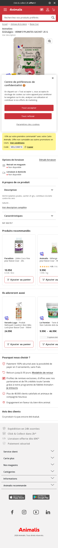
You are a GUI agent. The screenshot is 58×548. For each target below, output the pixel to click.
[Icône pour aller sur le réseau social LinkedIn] (47, 512)
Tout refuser (28, 116)
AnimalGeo (7, 28)
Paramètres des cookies (28, 124)
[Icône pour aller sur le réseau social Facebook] (12, 512)
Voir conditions (17, 143)
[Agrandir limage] (49, 41)
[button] (41, 9)
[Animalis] (15, 9)
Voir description (9, 35)
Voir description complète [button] (14, 207)
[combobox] (29, 18)
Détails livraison (47, 159)
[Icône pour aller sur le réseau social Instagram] (24, 512)
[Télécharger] (8, 544)
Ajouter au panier (20, 279)
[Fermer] (53, 78)
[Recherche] (53, 17)
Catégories (9, 471)
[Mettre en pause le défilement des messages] (49, 3)
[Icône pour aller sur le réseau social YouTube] (36, 512)
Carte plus (9, 458)
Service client (11, 451)
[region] (29, 103)
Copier (30, 147)
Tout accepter (29, 108)
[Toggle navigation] (5, 9)
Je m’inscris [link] (12, 387)
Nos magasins (11, 465)
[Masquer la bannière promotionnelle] (54, 3)
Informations (10, 478)
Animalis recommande (15, 485)
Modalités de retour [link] (42, 372)
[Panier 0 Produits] (53, 9)
